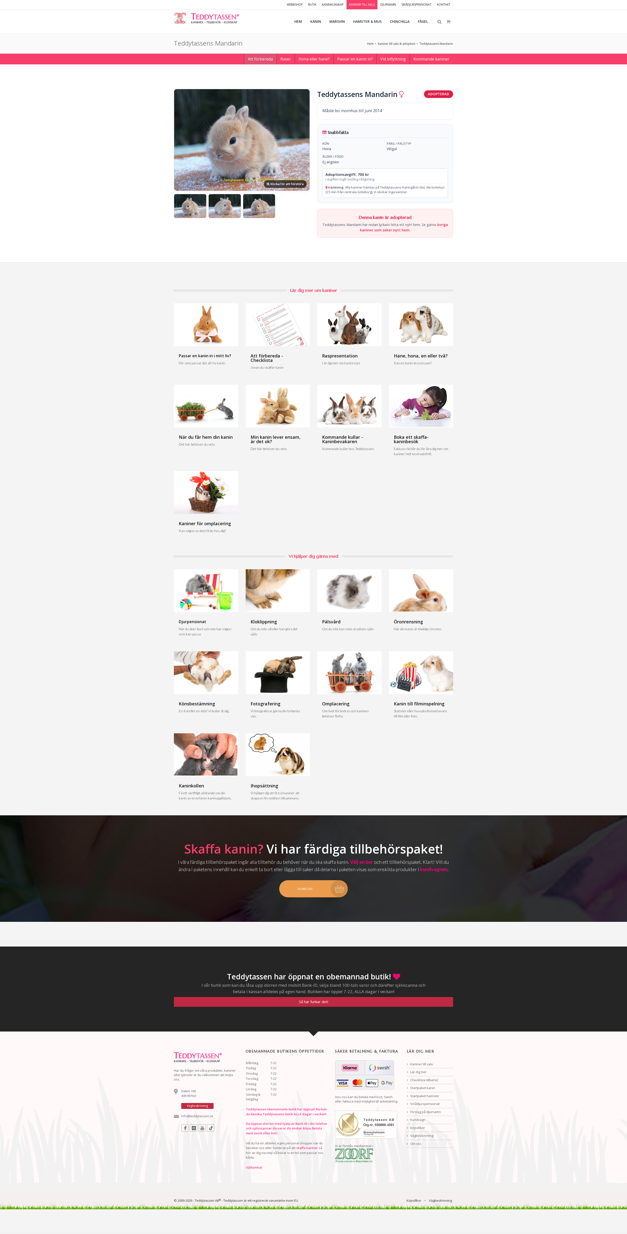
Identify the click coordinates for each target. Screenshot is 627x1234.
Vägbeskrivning (421, 1135)
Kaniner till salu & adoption (396, 44)
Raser (285, 59)
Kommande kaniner (431, 59)
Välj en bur (361, 862)
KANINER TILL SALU (362, 4)
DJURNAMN (388, 4)
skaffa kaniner (307, 1148)
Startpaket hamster (424, 1096)
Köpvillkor (417, 1128)
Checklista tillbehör (424, 1080)
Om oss (416, 1143)
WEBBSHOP (295, 4)
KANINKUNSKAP (333, 4)
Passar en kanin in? (355, 59)
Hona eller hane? (314, 59)
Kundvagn (417, 1119)
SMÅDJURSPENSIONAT (416, 4)
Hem (370, 44)
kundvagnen (433, 869)
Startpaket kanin (422, 1088)
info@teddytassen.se (197, 1116)
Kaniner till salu (421, 1064)
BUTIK (312, 4)
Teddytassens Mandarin (436, 44)
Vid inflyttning (393, 59)
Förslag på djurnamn (425, 1112)
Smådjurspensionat (425, 1104)
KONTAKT (443, 4)
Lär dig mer (418, 1072)
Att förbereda (260, 59)
